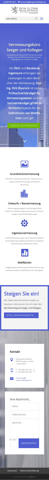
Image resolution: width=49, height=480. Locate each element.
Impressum (12, 470)
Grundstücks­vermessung (24, 174)
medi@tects (31, 477)
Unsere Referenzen (24, 125)
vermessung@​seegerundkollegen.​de (23, 379)
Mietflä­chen (24, 262)
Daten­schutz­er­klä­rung (29, 470)
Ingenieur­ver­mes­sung (24, 233)
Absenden (29, 443)
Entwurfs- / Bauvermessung (24, 203)
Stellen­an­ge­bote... (21, 315)
